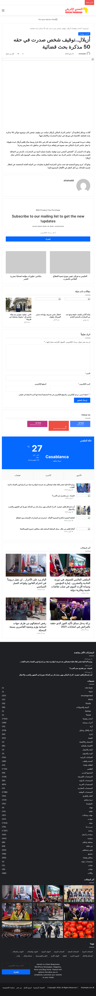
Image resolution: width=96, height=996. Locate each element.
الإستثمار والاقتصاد (86, 742)
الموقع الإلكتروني (40, 384)
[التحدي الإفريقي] (76, 10)
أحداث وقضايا (76, 28)
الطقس (90, 769)
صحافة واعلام (88, 842)
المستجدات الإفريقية (85, 777)
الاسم (87, 373)
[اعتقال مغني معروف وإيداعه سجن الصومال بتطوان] (48, 305)
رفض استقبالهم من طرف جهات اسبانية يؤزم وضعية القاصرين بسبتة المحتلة (28, 627)
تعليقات (17, 475)
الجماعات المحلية (73, 952)
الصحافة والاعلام (88, 956)
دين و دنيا (89, 827)
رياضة (90, 831)
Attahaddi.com (86, 988)
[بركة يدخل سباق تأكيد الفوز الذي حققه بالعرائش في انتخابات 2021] (70, 608)
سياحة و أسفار (87, 835)
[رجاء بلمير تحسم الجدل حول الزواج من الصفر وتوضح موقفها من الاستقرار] (17, 911)
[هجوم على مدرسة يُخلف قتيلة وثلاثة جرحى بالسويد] (48, 929)
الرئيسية (86, 28)
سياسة (90, 838)
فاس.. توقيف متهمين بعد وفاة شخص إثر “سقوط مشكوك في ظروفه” (20, 316)
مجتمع (90, 854)
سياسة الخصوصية (8, 988)
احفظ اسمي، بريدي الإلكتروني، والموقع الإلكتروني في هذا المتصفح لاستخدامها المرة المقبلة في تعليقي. (53, 395)
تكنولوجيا (89, 804)
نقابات (90, 869)
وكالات (90, 873)
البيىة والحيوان (87, 753)
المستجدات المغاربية (85, 788)
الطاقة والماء (88, 765)
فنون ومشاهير (87, 850)
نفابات (90, 865)
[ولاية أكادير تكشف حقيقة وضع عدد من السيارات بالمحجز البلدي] (77, 305)
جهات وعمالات (87, 815)
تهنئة (91, 808)
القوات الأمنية (55, 956)
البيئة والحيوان (87, 750)
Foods (88, 703)
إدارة (91, 734)
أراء (91, 726)
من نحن (19, 988)
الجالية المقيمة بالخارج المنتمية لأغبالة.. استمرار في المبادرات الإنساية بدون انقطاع (45, 518)
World (90, 699)
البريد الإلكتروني (84, 384)
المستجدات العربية (86, 784)
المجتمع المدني (87, 773)
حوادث (90, 819)
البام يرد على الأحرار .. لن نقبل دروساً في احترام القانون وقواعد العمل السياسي (26, 583)
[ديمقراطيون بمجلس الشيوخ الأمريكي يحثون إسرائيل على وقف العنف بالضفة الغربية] (17, 929)
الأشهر (79, 475)
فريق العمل (28, 988)
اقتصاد (90, 738)
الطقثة (65, 956)
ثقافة (91, 811)
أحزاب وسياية (87, 723)
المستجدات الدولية (86, 780)
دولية (91, 823)
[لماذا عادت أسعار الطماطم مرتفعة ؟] (79, 929)
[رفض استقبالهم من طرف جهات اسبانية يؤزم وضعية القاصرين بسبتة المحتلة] (26, 608)
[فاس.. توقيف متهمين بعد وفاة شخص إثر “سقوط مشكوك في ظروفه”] (18, 305)
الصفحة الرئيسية (39, 988)
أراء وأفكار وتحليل (86, 730)
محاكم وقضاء (88, 858)
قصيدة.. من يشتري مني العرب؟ (63, 496)
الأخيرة (48, 475)
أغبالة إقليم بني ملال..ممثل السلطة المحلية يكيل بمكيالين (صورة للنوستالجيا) (47, 529)
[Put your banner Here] (48, 19)
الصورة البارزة (74, 956)
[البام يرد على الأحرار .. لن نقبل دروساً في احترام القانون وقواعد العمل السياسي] (26, 565)
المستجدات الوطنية (86, 792)
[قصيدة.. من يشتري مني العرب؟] (83, 499)
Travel (88, 715)
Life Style (89, 688)
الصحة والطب (87, 761)
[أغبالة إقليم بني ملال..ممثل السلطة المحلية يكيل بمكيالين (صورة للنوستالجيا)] (83, 532)
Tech (91, 692)
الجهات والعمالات (32, 952)
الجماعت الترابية (59, 952)
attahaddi (82, 54)
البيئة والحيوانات (82, 707)
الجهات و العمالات (18, 952)
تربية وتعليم (88, 800)
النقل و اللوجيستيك (41, 956)
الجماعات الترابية (86, 757)
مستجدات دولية (87, 862)
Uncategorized (87, 696)
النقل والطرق (88, 796)
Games (88, 711)
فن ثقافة (89, 846)
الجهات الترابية (45, 952)
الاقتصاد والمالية (87, 746)
